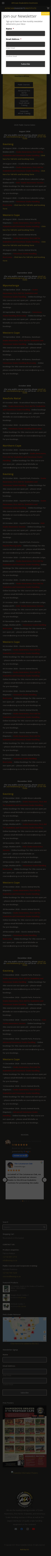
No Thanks (45, 14)
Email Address (13, 39)
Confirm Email (11, 56)
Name (10, 29)
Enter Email (10, 48)
